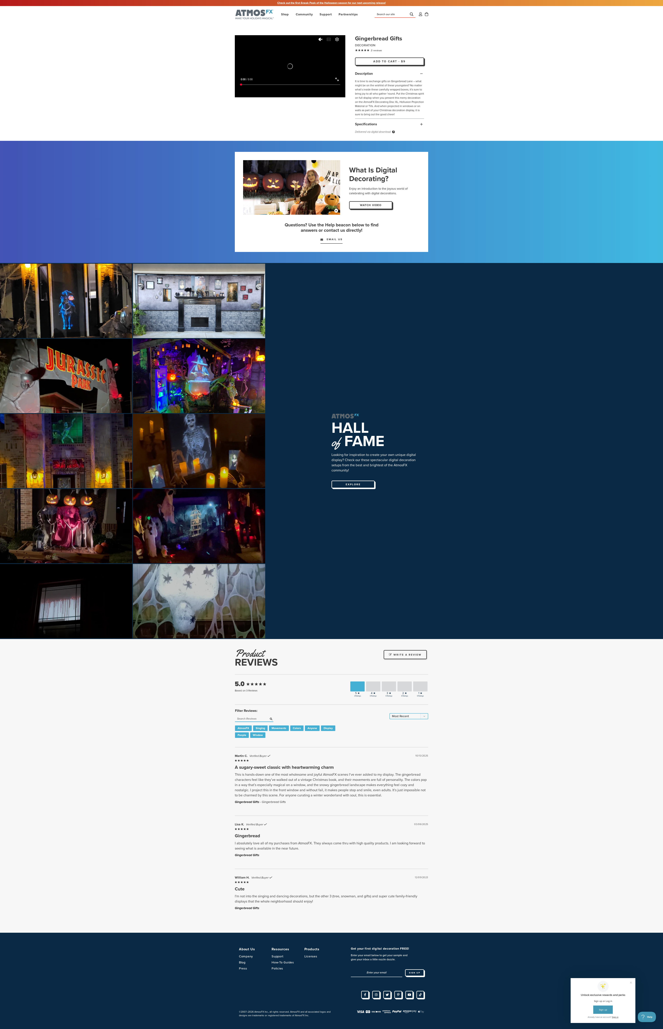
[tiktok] (420, 994)
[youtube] (409, 994)
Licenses (310, 956)
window (258, 735)
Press (243, 968)
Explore (353, 484)
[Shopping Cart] (426, 14)
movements (279, 728)
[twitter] (387, 994)
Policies (277, 968)
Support (277, 956)
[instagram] (376, 994)
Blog (242, 962)
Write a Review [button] (407, 654)
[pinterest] (398, 994)
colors (297, 728)
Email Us (333, 239)
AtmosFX (243, 728)
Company (246, 956)
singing (260, 728)
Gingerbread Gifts (247, 802)
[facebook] (365, 994)
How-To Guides (283, 962)
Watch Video (371, 205)
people (242, 735)
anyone (312, 728)
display (328, 728)
